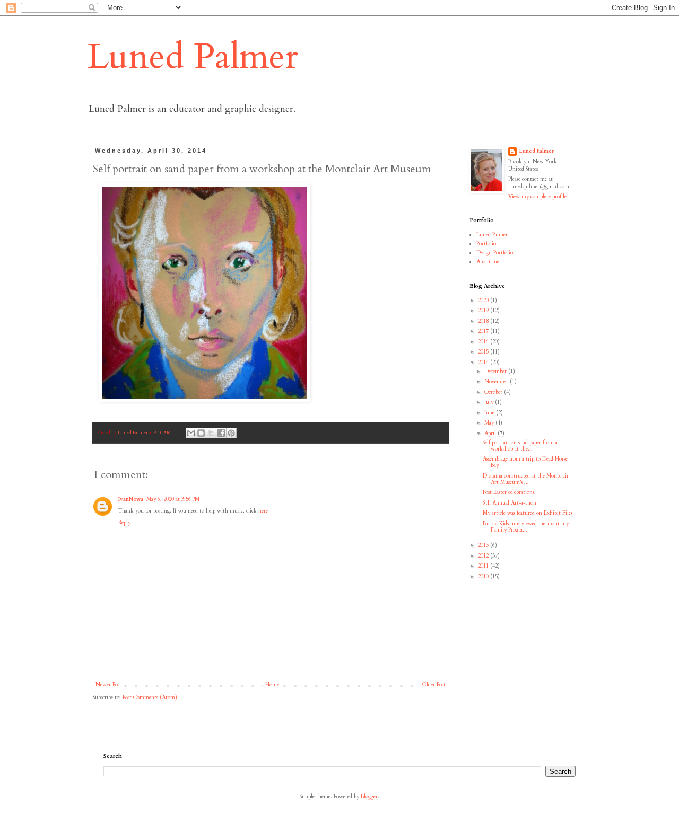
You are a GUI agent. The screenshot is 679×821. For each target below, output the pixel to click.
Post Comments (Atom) (150, 697)
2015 (484, 352)
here (263, 511)
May (489, 423)
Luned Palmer (193, 57)
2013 (484, 545)
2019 (484, 310)
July (489, 402)
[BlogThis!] (201, 433)
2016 (484, 342)
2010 (484, 576)
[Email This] (191, 433)
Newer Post (108, 684)
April (491, 433)
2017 (484, 331)
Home (272, 684)
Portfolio (486, 244)
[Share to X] (211, 433)
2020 (484, 300)
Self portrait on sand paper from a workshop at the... (520, 446)
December (496, 371)
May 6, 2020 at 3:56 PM (172, 499)
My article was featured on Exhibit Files (527, 513)
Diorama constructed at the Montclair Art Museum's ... (526, 479)
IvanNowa (130, 499)
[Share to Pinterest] (231, 433)
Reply (124, 522)
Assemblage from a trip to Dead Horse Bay (525, 462)
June (490, 413)
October (494, 392)
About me (487, 262)
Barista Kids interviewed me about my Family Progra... (526, 527)
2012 (484, 556)
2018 (484, 321)
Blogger (369, 796)
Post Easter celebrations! (509, 492)
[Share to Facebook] (221, 433)
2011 (484, 566)
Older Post (434, 684)
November (497, 381)
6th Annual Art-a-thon (509, 503)
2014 (484, 362)
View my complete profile (537, 196)
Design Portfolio (494, 253)
